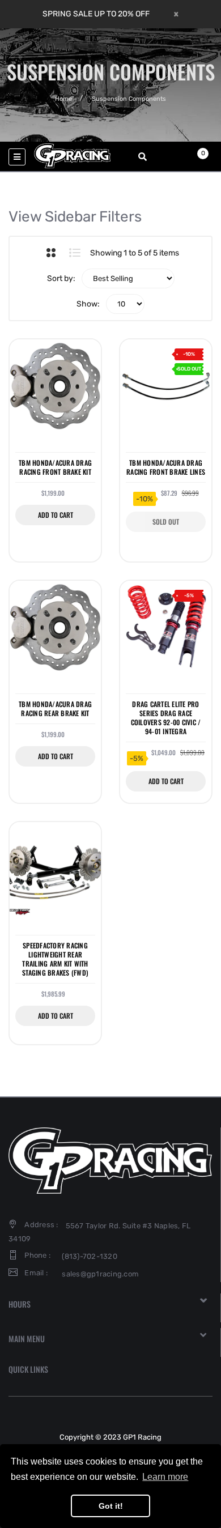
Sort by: (61, 278)
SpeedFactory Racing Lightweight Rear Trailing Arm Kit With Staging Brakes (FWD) (55, 959)
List (75, 252)
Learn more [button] (165, 1477)
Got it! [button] (111, 1505)
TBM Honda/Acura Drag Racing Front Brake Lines (165, 467)
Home (63, 99)
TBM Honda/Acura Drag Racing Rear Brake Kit (55, 709)
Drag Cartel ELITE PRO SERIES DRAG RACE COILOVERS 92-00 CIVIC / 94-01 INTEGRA (166, 718)
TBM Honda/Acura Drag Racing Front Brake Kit (55, 467)
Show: (88, 304)
